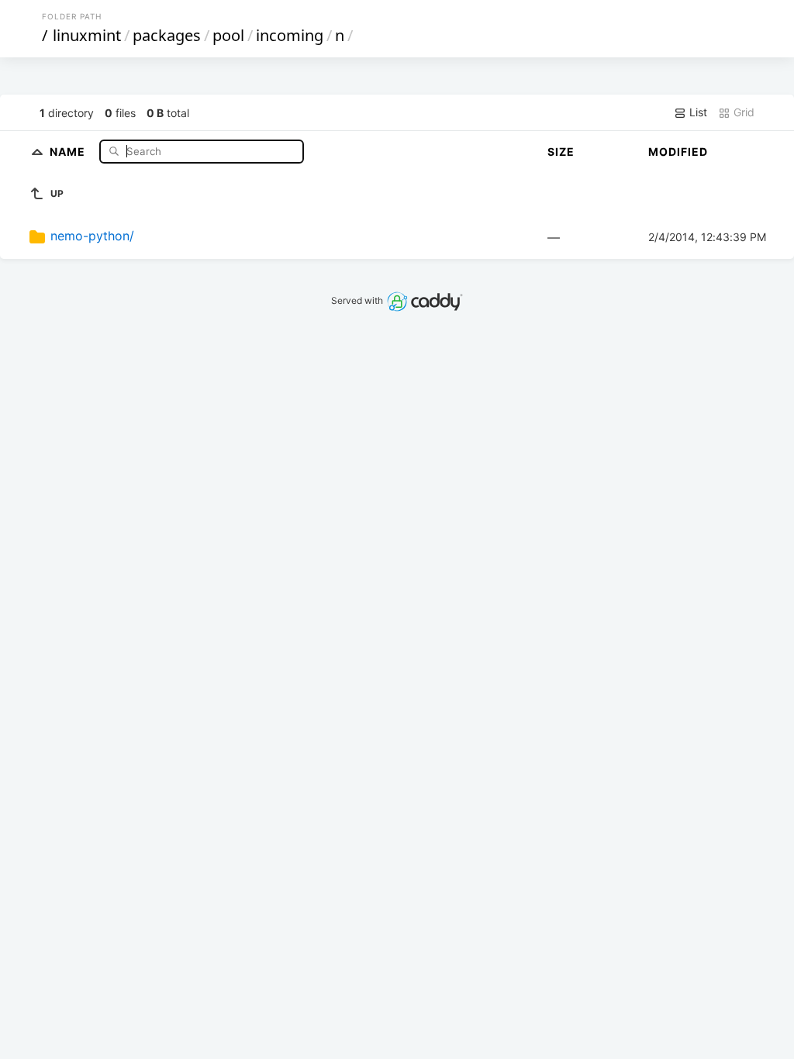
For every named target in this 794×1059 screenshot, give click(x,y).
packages (167, 35)
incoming (289, 35)
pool (228, 35)
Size (561, 151)
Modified (678, 151)
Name (69, 150)
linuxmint (87, 35)
